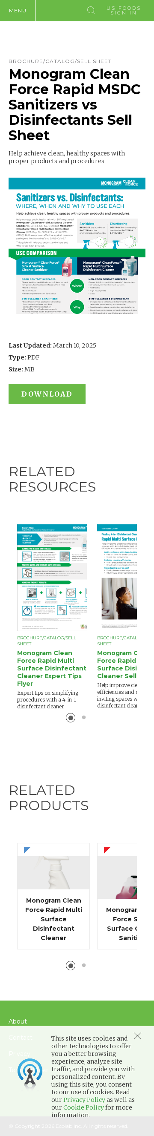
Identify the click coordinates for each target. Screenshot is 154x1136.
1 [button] (70, 717)
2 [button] (84, 717)
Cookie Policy (83, 1107)
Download (47, 394)
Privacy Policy (84, 1100)
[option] (57, 617)
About (18, 1021)
